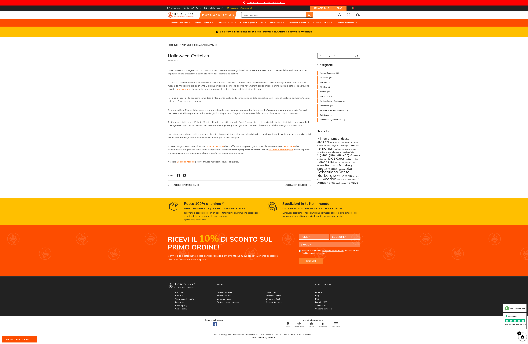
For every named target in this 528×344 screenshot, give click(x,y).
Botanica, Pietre (225, 22)
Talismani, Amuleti (297, 22)
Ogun (355, 155)
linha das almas (337, 152)
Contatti (179, 295)
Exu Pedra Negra (342, 146)
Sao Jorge (355, 176)
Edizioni (323, 82)
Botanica (324, 77)
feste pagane (183, 89)
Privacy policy (181, 305)
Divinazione (276, 22)
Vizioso (319, 180)
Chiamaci (282, 31)
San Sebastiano (335, 170)
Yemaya (352, 182)
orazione (320, 159)
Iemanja (324, 148)
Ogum (321, 155)
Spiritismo (324, 115)
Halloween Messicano (185, 185)
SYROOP (272, 337)
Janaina (328, 152)
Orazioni (324, 96)
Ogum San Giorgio (339, 155)
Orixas (330, 158)
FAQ (317, 299)
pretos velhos (346, 162)
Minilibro (323, 87)
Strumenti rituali (321, 22)
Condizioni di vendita (184, 299)
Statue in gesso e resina (251, 22)
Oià (358, 155)
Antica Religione (188, 45)
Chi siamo (179, 292)
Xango (321, 182)
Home (170, 45)
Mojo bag (346, 152)
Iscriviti (311, 261)
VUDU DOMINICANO (344, 180)
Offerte (318, 292)
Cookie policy (181, 309)
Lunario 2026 (321, 8)
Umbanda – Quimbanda (330, 119)
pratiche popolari (215, 146)
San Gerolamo (327, 168)
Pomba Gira (325, 162)
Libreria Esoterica (179, 22)
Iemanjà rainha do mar (340, 149)
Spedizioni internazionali (240, 8)
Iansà (358, 146)
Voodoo (329, 178)
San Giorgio (342, 169)
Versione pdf (321, 305)
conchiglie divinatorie (342, 142)
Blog (339, 8)
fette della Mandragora (281, 149)
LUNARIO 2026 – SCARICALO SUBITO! (266, 3)
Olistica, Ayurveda (345, 22)
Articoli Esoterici (203, 22)
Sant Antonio (342, 176)
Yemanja (343, 183)
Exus (352, 145)
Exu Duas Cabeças (330, 146)
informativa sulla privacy (333, 250)
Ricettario (324, 105)
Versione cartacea (323, 309)
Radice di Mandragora (341, 165)
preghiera (338, 162)
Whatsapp (306, 31)
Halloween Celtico (295, 185)
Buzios (332, 142)
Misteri (323, 91)
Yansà (338, 183)
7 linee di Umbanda (331, 138)
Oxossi (340, 158)
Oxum (350, 158)
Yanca (331, 182)
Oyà (356, 159)
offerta (351, 152)
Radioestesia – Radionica (331, 101)
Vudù (355, 179)
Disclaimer (179, 302)
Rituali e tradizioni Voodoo (332, 110)
